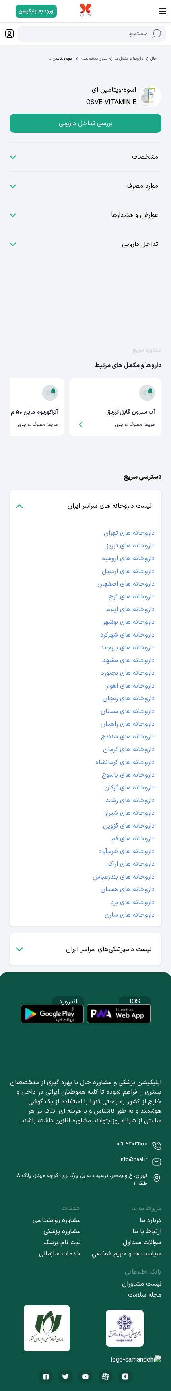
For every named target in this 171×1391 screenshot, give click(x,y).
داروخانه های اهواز (130, 686)
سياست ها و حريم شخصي (126, 1254)
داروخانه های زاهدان (128, 724)
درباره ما (150, 1220)
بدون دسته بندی (94, 59)
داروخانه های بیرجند (128, 648)
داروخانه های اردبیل (128, 571)
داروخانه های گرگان (129, 788)
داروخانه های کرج (132, 597)
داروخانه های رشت (130, 800)
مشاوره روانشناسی (57, 1220)
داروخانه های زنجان (129, 698)
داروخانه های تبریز (130, 546)
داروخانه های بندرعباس (124, 877)
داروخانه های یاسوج (128, 775)
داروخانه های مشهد (128, 660)
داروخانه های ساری (130, 915)
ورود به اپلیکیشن (36, 11)
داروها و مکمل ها (128, 59)
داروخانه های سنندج (128, 737)
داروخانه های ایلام (130, 609)
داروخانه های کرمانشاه (125, 762)
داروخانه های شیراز (130, 813)
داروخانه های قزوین (129, 826)
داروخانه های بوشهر (129, 622)
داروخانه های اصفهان (126, 584)
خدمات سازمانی (60, 1254)
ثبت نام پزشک (62, 1243)
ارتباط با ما (146, 1231)
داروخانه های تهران (129, 533)
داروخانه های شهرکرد (127, 635)
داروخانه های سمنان (128, 711)
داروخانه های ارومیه (128, 558)
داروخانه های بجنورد (128, 673)
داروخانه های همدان (128, 889)
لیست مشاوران (141, 1284)
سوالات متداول (142, 1243)
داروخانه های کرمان (129, 749)
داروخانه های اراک (131, 864)
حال (153, 59)
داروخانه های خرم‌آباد (127, 851)
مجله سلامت (144, 1295)
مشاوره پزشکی (62, 1231)
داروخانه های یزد (133, 902)
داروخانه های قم (133, 839)
